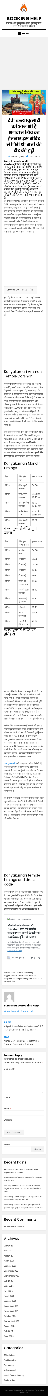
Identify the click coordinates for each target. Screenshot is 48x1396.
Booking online (10, 1360)
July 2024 (8, 1331)
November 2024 (11, 1311)
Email (7, 1108)
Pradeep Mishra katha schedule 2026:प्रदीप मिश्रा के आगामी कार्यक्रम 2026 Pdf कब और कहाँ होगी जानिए (22, 1188)
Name (7, 1097)
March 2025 (9, 1296)
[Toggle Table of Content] (31, 290)
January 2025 (10, 1301)
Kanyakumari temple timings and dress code (23, 978)
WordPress (24, 1393)
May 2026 (8, 1251)
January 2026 (10, 1266)
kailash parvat (10, 1370)
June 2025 (9, 1286)
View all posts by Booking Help (19, 1011)
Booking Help (24, 18)
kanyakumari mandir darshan (23, 976)
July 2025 (8, 1281)
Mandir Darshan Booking (23, 972)
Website (8, 1120)
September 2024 (11, 1321)
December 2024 (11, 1306)
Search (7, 1145)
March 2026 (9, 1261)
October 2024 (10, 1316)
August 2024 (9, 1326)
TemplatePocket (27, 1390)
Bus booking (9, 1365)
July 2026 (8, 1246)
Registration (9, 1380)
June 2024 (9, 1336)
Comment (9, 1069)
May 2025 (8, 1291)
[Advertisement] (24, 64)
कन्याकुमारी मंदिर (10, 763)
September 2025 (11, 1276)
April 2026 (8, 1256)
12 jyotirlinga (9, 1355)
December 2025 (11, 1271)
